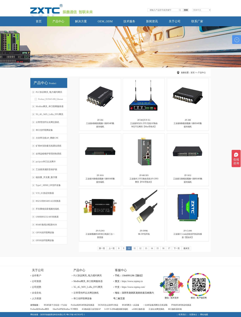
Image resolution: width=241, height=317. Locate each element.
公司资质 (36, 281)
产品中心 (58, 21)
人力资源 (36, 298)
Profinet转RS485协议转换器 (82, 305)
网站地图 (204, 314)
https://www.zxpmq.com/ (133, 287)
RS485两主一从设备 (130, 305)
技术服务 (129, 21)
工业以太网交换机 (156, 309)
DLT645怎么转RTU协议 (108, 305)
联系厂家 (197, 21)
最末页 (186, 248)
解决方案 (81, 21)
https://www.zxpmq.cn (132, 281)
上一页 (112, 248)
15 (158, 248)
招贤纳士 (193, 314)
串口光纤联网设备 (82, 298)
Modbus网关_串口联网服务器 (88, 281)
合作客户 (36, 275)
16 (163, 248)
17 (169, 248)
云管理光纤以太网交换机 (86, 293)
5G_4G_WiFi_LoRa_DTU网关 (88, 287)
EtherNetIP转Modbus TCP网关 (65, 309)
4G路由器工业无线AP (91, 309)
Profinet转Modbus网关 (39, 309)
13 (146, 248)
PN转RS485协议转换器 (181, 305)
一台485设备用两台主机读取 (155, 305)
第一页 (102, 248)
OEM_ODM (105, 21)
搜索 (186, 10)
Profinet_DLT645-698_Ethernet (50, 99)
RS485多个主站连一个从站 (55, 305)
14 (152, 248)
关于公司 (175, 21)
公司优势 (36, 287)
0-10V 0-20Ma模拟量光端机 (116, 309)
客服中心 (121, 270)
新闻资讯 (152, 21)
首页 (39, 21)
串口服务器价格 (175, 309)
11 (135, 248)
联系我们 (182, 314)
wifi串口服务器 (138, 309)
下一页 (177, 248)
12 (140, 248)
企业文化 (36, 293)
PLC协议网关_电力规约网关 (87, 275)
